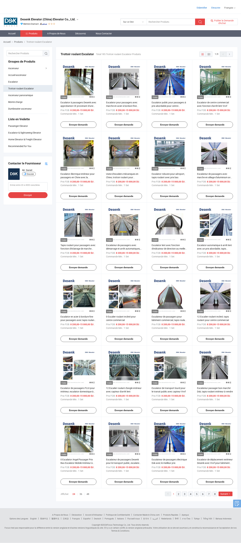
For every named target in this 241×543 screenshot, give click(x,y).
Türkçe (197, 518)
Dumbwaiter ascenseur (20, 108)
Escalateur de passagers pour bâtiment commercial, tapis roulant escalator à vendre (169, 320)
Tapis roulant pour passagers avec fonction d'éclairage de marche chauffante (77, 249)
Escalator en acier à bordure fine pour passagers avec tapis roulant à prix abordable (77, 320)
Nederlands (166, 518)
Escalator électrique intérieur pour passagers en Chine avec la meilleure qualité (77, 177)
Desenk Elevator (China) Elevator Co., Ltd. (47, 19)
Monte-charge (15, 101)
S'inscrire (215, 7)
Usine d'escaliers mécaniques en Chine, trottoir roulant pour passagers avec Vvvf (122, 177)
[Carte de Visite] (46, 163)
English (33, 518)
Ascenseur (13, 68)
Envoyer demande (78, 124)
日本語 (66, 518)
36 (81, 494)
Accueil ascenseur (17, 75)
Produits (33, 33)
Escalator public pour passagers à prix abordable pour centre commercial (169, 106)
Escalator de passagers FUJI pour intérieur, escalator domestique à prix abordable (77, 391)
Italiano (120, 518)
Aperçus (185, 514)
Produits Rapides (170, 514)
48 (88, 494)
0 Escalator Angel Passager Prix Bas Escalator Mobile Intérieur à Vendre (76, 463)
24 (73, 494)
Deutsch (97, 518)
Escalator (13, 81)
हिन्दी (177, 518)
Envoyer (28, 195)
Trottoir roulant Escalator (21, 88)
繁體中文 (55, 518)
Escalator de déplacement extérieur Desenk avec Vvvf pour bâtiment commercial (215, 463)
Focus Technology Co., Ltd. (119, 524)
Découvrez (80, 33)
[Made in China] (24, 6)
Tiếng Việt (207, 518)
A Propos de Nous (56, 33)
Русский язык (133, 518)
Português (109, 518)
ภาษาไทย (186, 518)
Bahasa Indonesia (223, 518)
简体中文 (44, 518)
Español (86, 518)
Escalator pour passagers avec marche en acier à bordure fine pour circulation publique (121, 106)
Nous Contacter (104, 33)
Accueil (11, 33)
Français (76, 518)
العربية (155, 518)
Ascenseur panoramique (20, 95)
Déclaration (77, 514)
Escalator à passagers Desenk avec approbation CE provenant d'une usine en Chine (78, 106)
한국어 (146, 518)
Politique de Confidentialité (118, 514)
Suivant (224, 493)
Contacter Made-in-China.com (146, 514)
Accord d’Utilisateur (93, 514)
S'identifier (202, 7)
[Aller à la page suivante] (229, 54)
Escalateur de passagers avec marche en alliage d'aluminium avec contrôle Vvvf (215, 177)
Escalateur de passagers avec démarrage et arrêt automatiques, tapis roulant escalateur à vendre (123, 249)
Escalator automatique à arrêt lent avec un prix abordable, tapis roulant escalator (214, 249)
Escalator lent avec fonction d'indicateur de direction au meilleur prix (169, 249)
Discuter (30, 174)
